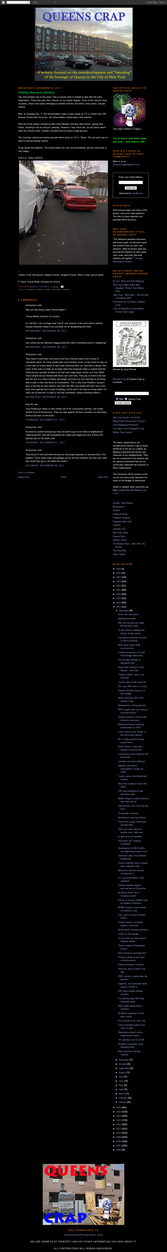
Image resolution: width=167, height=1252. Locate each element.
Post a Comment (26, 472)
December (124, 610)
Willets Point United (122, 432)
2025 (118, 573)
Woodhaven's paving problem (132, 817)
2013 (118, 1120)
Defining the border (127, 618)
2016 (118, 1107)
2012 (118, 1124)
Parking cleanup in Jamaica (131, 964)
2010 (118, 1133)
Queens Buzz (119, 536)
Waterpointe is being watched (132, 705)
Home (63, 477)
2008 (118, 1141)
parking (56, 289)
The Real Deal (119, 550)
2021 (118, 590)
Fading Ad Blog (120, 514)
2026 (118, 569)
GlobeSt (117, 525)
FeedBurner (137, 193)
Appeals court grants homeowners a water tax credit (131, 768)
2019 (118, 598)
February (123, 1098)
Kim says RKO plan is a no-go (132, 686)
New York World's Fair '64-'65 (126, 417)
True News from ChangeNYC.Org (128, 428)
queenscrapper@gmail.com (83, 1235)
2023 (118, 581)
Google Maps (124, 490)
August (122, 1072)
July (121, 1077)
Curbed (116, 510)
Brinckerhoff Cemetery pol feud (132, 929)
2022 (118, 585)
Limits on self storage (128, 934)
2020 (118, 594)
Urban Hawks (119, 554)
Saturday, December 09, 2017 (45, 465)
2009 (118, 1137)
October (123, 1064)
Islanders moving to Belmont (131, 761)
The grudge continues (128, 813)
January (123, 1102)
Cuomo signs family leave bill (132, 682)
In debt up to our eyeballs (130, 836)
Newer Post (23, 477)
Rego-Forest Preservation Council (129, 421)
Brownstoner (119, 507)
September (124, 1068)
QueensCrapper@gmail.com (126, 164)
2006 (118, 1150)
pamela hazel (44, 289)
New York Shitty (120, 532)
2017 (118, 607)
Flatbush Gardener (121, 518)
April (121, 1089)
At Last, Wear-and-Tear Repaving (128, 281)
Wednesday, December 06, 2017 (46, 331)
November (124, 1060)
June (121, 1081)
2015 (118, 1112)
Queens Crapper (39, 287)
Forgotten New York (122, 521)
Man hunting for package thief (132, 953)
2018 (118, 602)
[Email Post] (61, 287)
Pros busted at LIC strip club (131, 1021)
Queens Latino (120, 540)
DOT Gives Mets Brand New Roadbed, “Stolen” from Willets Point (128, 288)
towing (66, 289)
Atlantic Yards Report (123, 503)
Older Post (103, 477)
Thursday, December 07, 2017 (45, 420)
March (122, 1093)
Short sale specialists (128, 614)
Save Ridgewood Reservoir (125, 425)
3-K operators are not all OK (131, 1040)
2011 (118, 1128)
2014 (118, 1116)
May (121, 1085)
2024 (118, 577)
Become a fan (119, 379)
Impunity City (119, 529)
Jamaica (31, 289)
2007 (118, 1145)
